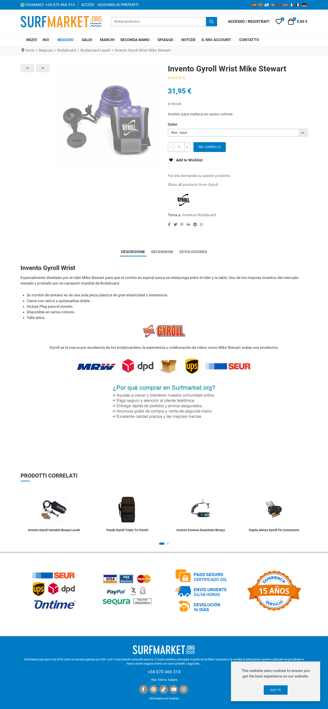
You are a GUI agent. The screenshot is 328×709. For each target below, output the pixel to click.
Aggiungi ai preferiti (118, 4)
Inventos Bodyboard (199, 215)
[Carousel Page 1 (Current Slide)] (161, 544)
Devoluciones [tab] (193, 252)
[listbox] (237, 133)
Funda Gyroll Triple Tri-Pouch (127, 530)
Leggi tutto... (193, 663)
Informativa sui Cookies (164, 698)
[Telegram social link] (195, 224)
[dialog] (275, 681)
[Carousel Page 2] (168, 544)
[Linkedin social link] (188, 224)
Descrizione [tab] (133, 252)
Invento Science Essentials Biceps (200, 530)
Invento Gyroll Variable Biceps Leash (54, 530)
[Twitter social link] (175, 224)
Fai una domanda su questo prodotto (199, 175)
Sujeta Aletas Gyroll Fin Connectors (274, 530)
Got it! (275, 690)
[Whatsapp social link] (202, 224)
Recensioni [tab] (162, 252)
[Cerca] (211, 21)
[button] (278, 21)
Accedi (87, 4)
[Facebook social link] (169, 224)
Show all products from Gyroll (193, 184)
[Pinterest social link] (182, 224)
